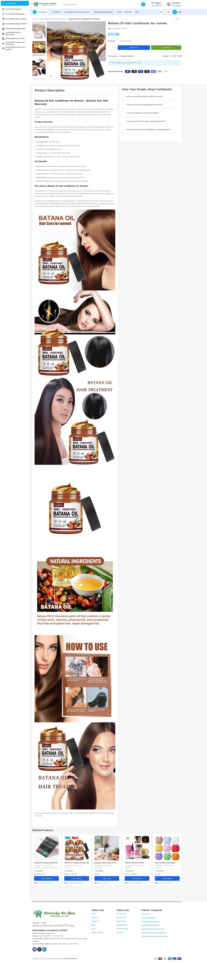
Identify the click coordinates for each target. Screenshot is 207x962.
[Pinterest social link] (175, 56)
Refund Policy (121, 921)
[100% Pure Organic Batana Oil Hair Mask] (76, 848)
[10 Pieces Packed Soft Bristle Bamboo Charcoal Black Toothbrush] (46, 848)
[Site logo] (44, 4)
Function (111, 41)
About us (94, 917)
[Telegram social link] (180, 56)
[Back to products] (177, 19)
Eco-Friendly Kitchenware (150, 921)
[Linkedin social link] (177, 56)
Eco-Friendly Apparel (148, 918)
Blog (93, 925)
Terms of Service (122, 929)
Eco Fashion (145, 914)
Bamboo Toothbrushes (49, 868)
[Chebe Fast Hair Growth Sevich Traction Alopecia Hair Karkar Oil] (137, 848)
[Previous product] (174, 19)
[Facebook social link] (169, 56)
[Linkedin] (44, 949)
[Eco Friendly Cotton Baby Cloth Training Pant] (167, 848)
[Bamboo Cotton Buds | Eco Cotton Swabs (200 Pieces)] (106, 848)
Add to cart (134, 47)
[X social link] (172, 56)
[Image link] (54, 914)
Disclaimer (120, 932)
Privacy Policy (121, 914)
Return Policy (121, 917)
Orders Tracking (97, 932)
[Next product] (180, 19)
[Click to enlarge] (51, 76)
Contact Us (95, 921)
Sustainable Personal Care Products (52, 19)
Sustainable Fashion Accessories (152, 929)
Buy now (166, 47)
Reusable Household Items (150, 925)
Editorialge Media (70, 958)
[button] (35, 79)
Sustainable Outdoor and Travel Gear (154, 936)
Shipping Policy (121, 925)
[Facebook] (34, 949)
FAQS (93, 929)
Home (34, 19)
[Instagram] (39, 949)
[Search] (143, 4)
